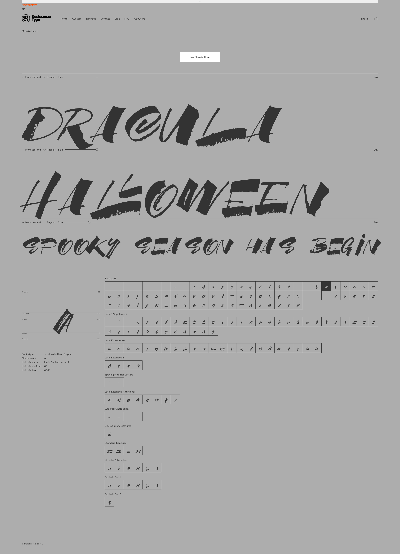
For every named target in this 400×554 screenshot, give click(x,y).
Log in (364, 18)
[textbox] (201, 111)
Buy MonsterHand (200, 57)
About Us (139, 18)
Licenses (91, 18)
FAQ (126, 18)
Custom (76, 18)
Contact (105, 18)
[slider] (97, 77)
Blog (117, 18)
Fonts (64, 18)
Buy (376, 77)
